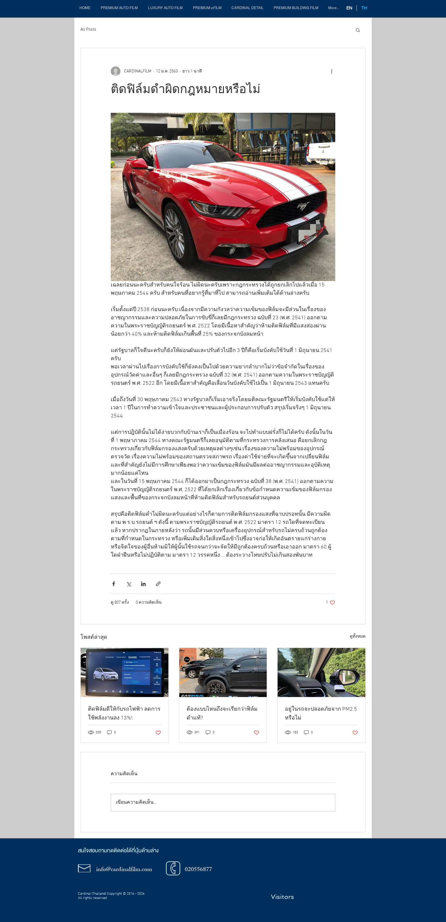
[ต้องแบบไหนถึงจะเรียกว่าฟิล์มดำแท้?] (223, 672)
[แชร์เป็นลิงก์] (158, 584)
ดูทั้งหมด (358, 636)
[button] (207, 8)
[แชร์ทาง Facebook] (114, 584)
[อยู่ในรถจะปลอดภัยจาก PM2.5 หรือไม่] (321, 672)
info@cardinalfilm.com (124, 870)
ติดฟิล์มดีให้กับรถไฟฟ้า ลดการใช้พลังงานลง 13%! (124, 713)
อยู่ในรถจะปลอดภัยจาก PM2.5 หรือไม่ (321, 713)
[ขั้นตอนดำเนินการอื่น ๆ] (331, 71)
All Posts (88, 29)
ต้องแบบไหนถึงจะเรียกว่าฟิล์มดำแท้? (222, 713)
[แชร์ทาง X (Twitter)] (128, 584)
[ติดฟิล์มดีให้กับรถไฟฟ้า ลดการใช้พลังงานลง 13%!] (124, 672)
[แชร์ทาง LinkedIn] (143, 584)
